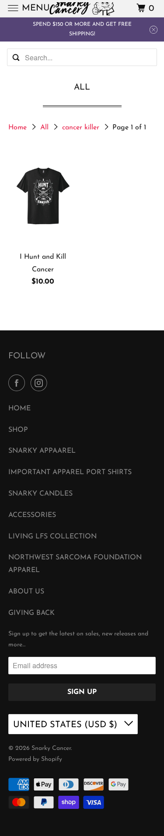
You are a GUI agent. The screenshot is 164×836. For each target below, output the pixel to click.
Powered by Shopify (35, 759)
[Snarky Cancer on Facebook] (18, 384)
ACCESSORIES (32, 515)
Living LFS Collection (52, 536)
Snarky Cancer (51, 748)
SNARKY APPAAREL (42, 450)
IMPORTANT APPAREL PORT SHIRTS (70, 472)
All (45, 127)
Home (18, 127)
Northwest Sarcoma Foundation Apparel (75, 564)
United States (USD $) (66, 725)
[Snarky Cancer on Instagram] (41, 384)
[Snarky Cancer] (82, 8)
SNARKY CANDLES (40, 493)
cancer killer (81, 127)
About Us (26, 591)
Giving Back (31, 613)
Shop (18, 430)
